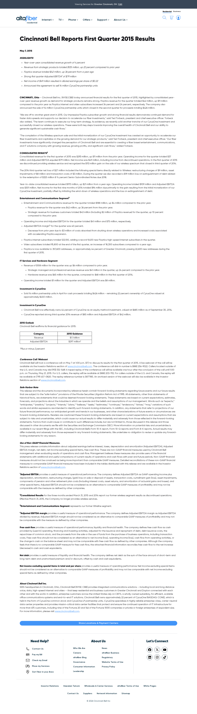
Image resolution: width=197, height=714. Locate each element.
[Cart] (171, 17)
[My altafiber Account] (178, 17)
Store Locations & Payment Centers (98, 623)
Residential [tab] (167, 11)
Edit (120, 4)
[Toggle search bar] (164, 17)
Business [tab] (177, 11)
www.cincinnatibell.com (80, 366)
